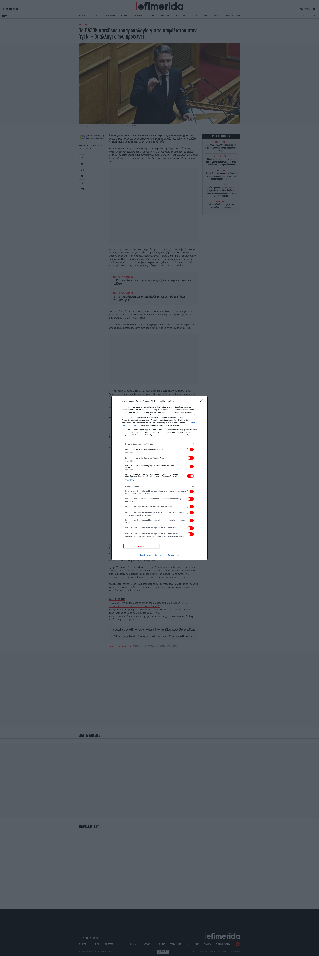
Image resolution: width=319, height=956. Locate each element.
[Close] (202, 401)
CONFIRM (141, 546)
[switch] (190, 449)
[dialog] (159, 478)
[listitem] (159, 444)
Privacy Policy (173, 555)
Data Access (159, 555)
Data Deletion (145, 555)
